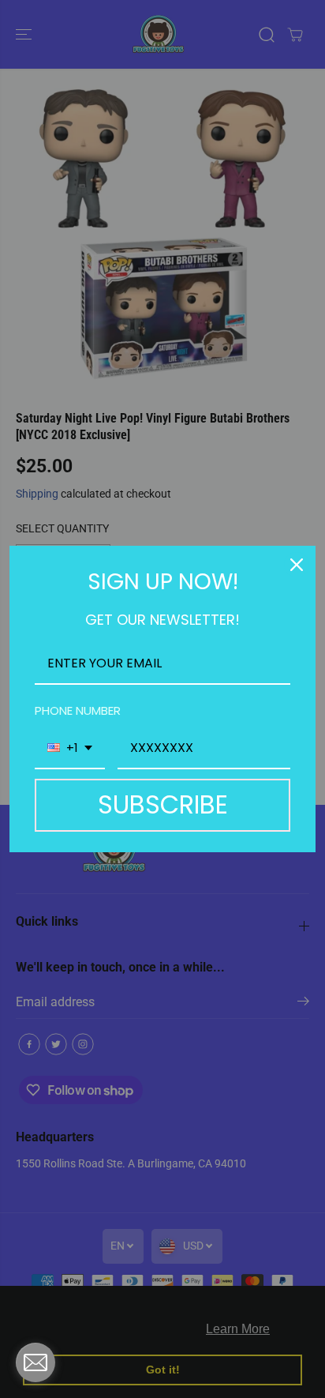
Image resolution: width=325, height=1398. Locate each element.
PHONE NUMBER (78, 710)
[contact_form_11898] (35, 1362)
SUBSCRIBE (163, 804)
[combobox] (70, 748)
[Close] (297, 565)
